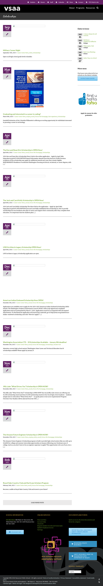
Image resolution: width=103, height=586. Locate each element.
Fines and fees (41, 520)
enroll (33, 116)
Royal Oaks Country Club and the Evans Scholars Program (26, 483)
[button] (97, 8)
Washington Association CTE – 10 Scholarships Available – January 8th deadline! (35, 342)
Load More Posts (37, 502)
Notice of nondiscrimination (51, 578)
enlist (30, 53)
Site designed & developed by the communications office (39, 583)
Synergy (40, 530)
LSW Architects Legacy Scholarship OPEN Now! (22, 247)
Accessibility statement (79, 578)
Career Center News (22, 53)
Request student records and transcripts (50, 526)
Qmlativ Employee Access (45, 528)
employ (28, 116)
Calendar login (7, 583)
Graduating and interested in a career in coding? (22, 114)
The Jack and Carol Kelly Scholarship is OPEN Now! (23, 200)
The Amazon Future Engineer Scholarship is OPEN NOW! (25, 435)
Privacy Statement (66, 578)
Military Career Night (11, 50)
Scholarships (36, 53)
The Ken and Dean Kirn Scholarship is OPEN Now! (23, 150)
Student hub (57, 344)
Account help (41, 522)
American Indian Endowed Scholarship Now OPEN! (23, 300)
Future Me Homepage (41, 116)
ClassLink (40, 524)
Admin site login (17, 583)
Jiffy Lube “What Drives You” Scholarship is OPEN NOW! (25, 386)
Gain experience (52, 116)
